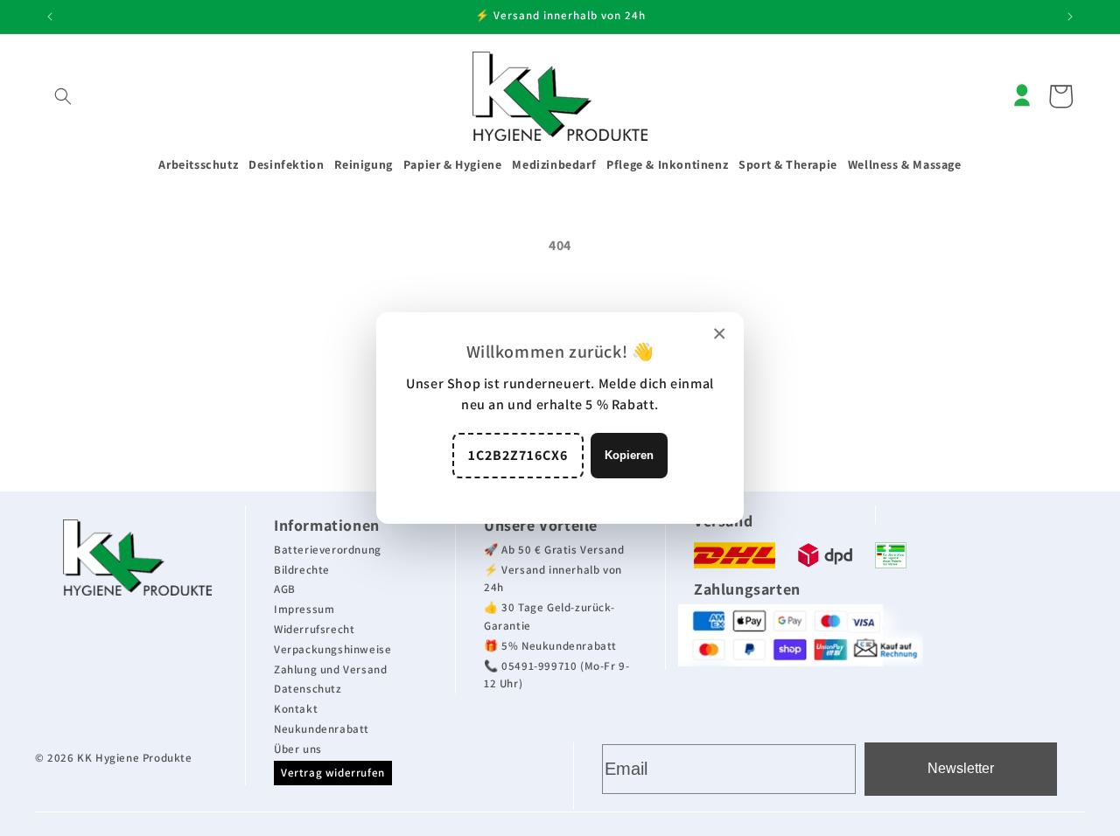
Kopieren (629, 455)
